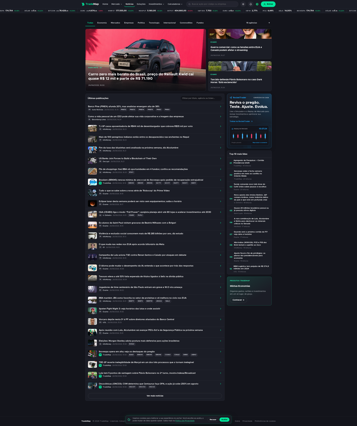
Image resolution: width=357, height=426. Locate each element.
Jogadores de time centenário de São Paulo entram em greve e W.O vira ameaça (140, 287)
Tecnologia (154, 23)
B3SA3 (131, 344)
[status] (257, 4)
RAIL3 (168, 301)
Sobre (237, 421)
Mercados (115, 23)
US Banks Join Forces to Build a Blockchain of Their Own (128, 158)
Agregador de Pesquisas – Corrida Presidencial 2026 (249, 162)
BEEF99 (149, 301)
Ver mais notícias (155, 396)
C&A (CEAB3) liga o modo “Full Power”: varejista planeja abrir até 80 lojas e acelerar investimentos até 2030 (155, 212)
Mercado (115, 4)
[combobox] (214, 4)
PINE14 (141, 109)
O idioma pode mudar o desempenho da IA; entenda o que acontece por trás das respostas (146, 266)
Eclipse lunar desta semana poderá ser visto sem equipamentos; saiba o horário (140, 201)
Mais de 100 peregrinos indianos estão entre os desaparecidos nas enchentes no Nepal (144, 137)
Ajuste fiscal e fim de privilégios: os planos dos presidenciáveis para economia (249, 255)
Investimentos (155, 4)
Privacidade (247, 421)
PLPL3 (140, 215)
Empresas (129, 23)
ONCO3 (152, 387)
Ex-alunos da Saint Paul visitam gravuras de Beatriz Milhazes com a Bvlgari (137, 223)
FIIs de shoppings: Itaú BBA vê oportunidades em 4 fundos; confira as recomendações (143, 169)
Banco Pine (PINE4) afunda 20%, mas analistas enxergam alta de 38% (123, 106)
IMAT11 (176, 183)
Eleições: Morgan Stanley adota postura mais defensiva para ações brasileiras (139, 341)
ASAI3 (131, 354)
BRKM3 (131, 183)
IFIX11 (131, 172)
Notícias (129, 4)
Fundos (200, 23)
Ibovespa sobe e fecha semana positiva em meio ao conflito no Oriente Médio (248, 173)
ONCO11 (132, 387)
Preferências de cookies (265, 421)
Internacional (170, 23)
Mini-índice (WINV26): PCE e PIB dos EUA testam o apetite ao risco (250, 244)
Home (105, 4)
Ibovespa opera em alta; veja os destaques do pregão (127, 352)
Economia (102, 23)
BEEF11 (131, 301)
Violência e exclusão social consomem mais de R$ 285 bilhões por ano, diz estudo (141, 234)
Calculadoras (174, 4)
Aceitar (224, 419)
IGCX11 (167, 183)
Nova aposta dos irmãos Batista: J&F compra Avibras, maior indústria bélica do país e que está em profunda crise (251, 197)
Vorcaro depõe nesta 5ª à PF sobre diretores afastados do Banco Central (136, 319)
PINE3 (159, 109)
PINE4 (167, 109)
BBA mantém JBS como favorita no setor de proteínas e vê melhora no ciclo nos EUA (142, 298)
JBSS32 (159, 301)
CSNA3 (177, 354)
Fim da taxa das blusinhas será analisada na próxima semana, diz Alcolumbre (138, 148)
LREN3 (193, 354)
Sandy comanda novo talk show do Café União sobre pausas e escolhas (250, 185)
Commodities (186, 23)
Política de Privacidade (184, 421)
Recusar (213, 419)
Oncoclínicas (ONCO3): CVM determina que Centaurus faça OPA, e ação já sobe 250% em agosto (148, 384)
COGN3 (168, 354)
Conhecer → (238, 300)
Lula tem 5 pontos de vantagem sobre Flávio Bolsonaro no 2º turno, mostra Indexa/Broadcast (147, 373)
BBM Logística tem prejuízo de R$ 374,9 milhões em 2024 (251, 267)
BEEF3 (140, 301)
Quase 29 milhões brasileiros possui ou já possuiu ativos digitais (251, 209)
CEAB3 (131, 215)
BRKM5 (140, 183)
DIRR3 (185, 354)
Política (141, 23)
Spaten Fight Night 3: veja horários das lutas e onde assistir (129, 309)
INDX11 (185, 183)
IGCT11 (158, 183)
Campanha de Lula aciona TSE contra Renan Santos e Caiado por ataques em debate (142, 255)
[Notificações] (250, 4)
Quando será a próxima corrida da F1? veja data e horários (251, 233)
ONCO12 (142, 387)
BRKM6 (149, 183)
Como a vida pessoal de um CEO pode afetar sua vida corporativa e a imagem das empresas (136, 117)
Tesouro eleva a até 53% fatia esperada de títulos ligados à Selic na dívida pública (141, 276)
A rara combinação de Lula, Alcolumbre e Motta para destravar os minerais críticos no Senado (251, 221)
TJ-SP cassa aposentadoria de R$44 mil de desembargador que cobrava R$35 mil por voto (146, 126)
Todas (90, 23)
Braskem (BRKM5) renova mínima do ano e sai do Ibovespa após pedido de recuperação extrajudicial (151, 180)
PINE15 (150, 109)
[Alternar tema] (243, 4)
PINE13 (132, 109)
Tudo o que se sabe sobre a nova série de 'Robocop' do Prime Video (134, 191)
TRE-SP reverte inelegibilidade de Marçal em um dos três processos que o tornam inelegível (146, 362)
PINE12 (123, 109)
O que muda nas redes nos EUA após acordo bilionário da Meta (131, 244)
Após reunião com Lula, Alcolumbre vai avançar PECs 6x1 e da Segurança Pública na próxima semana (151, 330)
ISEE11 (193, 183)
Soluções (141, 4)
